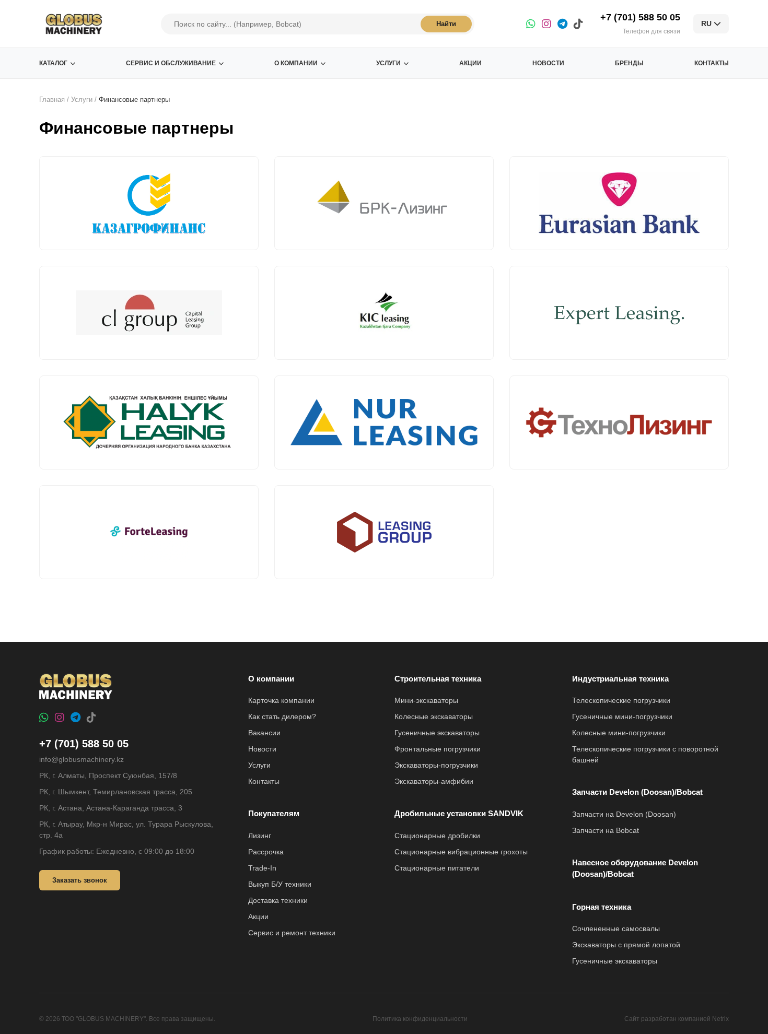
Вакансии (264, 732)
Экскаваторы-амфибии (433, 781)
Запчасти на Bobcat (605, 830)
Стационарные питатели (436, 868)
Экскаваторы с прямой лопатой (626, 945)
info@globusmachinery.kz (81, 759)
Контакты (711, 63)
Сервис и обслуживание (171, 63)
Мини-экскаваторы (426, 700)
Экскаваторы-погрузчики (436, 765)
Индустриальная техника (620, 678)
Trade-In (262, 868)
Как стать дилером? (282, 716)
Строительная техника (437, 678)
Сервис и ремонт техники (291, 933)
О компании (296, 63)
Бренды (629, 63)
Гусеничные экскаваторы (437, 732)
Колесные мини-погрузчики (619, 732)
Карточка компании (281, 700)
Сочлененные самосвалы (616, 928)
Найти (446, 24)
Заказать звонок (79, 880)
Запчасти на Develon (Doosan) (624, 814)
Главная (52, 99)
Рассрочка (266, 852)
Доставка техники (278, 900)
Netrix (720, 1019)
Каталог (53, 63)
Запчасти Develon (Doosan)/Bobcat (637, 792)
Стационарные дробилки (437, 835)
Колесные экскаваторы (433, 716)
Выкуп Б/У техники (279, 884)
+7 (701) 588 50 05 (640, 17)
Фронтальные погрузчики (437, 749)
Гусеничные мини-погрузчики (622, 716)
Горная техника (601, 906)
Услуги (388, 63)
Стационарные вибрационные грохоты (461, 852)
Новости (548, 63)
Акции (470, 63)
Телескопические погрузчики (621, 700)
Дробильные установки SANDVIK (458, 813)
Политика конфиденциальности (420, 1019)
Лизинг (259, 835)
